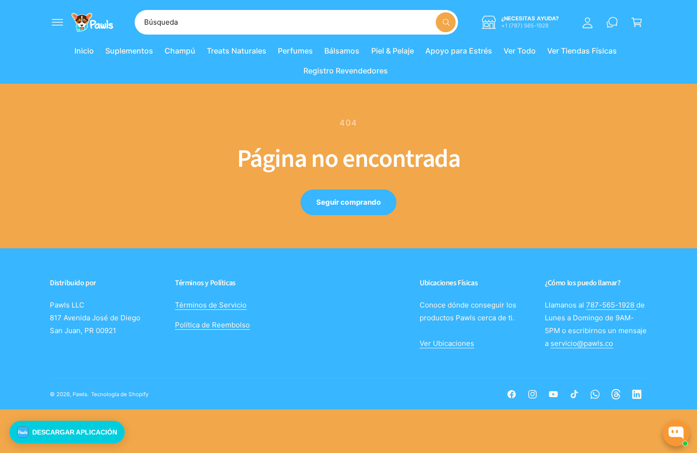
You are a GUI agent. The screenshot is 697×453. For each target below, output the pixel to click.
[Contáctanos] (612, 22)
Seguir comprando (348, 202)
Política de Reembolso (212, 324)
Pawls (80, 394)
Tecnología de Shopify (119, 394)
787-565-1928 (611, 304)
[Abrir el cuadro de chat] (676, 433)
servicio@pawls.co (581, 343)
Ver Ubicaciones (447, 343)
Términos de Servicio (211, 304)
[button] (57, 22)
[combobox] (296, 22)
